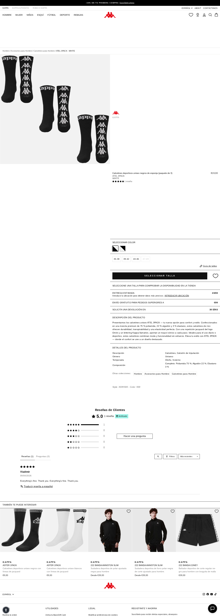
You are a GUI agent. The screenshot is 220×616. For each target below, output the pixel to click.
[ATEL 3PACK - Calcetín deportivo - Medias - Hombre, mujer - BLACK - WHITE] (115, 248)
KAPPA (6, 8)
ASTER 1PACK (22, 567)
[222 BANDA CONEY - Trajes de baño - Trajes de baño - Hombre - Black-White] (181, 559)
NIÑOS (30, 15)
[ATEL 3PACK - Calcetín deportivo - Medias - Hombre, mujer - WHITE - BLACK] (123, 248)
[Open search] (158, 456)
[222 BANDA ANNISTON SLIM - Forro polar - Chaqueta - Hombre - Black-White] (93, 559)
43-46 (136, 259)
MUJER (19, 15)
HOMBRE (7, 15)
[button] (118, 181)
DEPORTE (65, 15)
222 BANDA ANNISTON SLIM (108, 567)
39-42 (126, 259)
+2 (112, 558)
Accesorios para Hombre (21, 51)
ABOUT (198, 8)
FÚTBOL (51, 15)
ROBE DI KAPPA (40, 8)
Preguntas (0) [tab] (43, 456)
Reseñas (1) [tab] (27, 456)
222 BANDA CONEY (197, 567)
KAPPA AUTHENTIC (20, 8)
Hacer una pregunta (135, 436)
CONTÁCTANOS (210, 8)
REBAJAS (78, 15)
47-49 (146, 259)
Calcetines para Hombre (44, 51)
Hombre (6, 51)
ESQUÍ (40, 15)
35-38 (117, 259)
